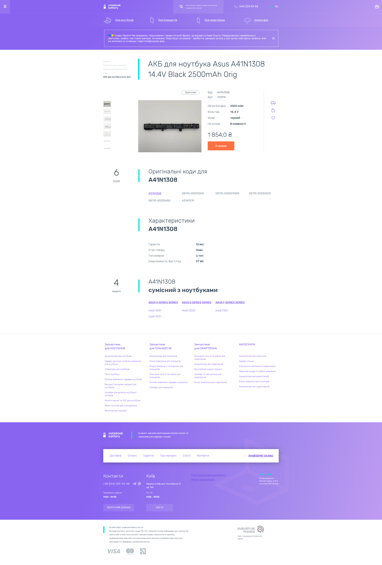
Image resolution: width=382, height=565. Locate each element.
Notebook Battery (113, 435)
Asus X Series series (163, 302)
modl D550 (188, 310)
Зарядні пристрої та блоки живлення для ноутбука (123, 362)
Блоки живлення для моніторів (254, 381)
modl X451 (154, 310)
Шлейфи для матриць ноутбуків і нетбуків (121, 394)
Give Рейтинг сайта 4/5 (268, 474)
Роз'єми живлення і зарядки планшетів (169, 382)
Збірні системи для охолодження (121, 405)
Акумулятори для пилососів (252, 356)
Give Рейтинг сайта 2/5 (263, 474)
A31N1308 (154, 193)
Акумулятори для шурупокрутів (254, 386)
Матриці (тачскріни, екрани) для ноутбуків (120, 386)
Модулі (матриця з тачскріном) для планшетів (166, 368)
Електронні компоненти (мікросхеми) (257, 366)
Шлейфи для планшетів (161, 387)
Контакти (203, 455)
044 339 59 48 (248, 6)
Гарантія (148, 455)
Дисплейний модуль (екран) (208, 369)
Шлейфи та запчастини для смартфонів (207, 376)
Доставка (115, 455)
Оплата (132, 455)
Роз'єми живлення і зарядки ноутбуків (123, 379)
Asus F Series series (230, 302)
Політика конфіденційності (208, 475)
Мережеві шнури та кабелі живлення (257, 371)
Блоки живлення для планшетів (165, 361)
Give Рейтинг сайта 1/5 (260, 474)
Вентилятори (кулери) (116, 410)
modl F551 (221, 310)
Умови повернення (203, 479)
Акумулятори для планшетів (163, 356)
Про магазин (168, 455)
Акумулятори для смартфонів (208, 364)
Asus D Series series (196, 302)
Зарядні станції (246, 361)
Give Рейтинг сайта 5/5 (271, 474)
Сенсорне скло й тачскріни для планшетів (165, 376)
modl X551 (154, 316)
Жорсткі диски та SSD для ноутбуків (122, 400)
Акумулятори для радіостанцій (254, 376)
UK (271, 6)
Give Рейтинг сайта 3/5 (265, 474)
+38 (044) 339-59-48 (116, 483)
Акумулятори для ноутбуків (118, 356)
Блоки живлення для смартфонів (210, 382)
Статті (187, 455)
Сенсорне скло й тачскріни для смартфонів (209, 357)
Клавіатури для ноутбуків (117, 369)
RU (276, 6)
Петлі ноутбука (112, 374)
